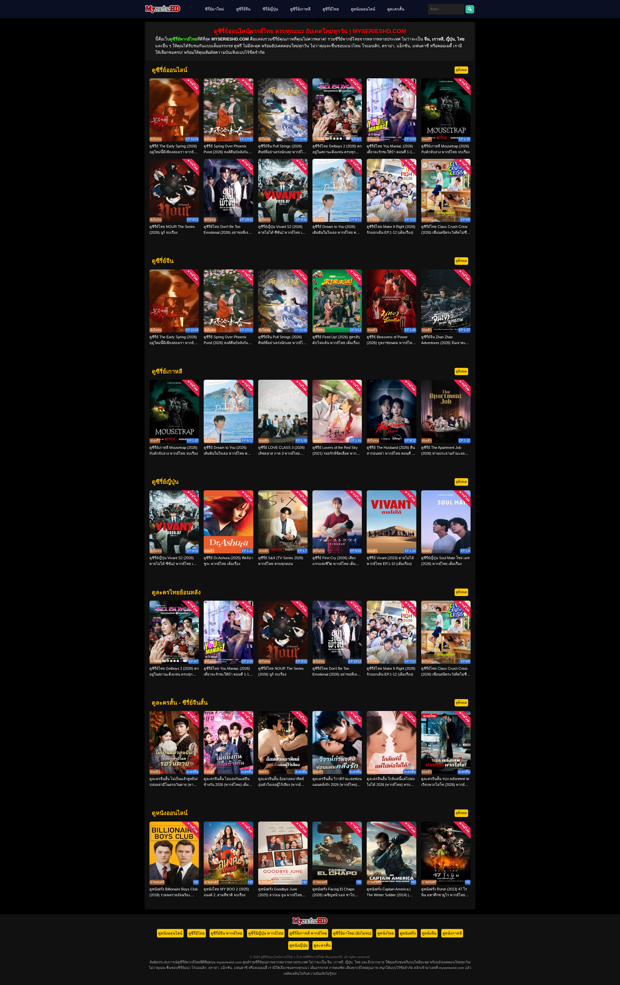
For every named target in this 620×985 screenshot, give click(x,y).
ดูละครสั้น (395, 9)
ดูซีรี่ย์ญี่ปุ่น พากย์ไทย (265, 933)
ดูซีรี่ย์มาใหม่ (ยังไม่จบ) (352, 933)
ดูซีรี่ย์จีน (243, 9)
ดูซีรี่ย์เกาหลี (300, 9)
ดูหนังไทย (385, 933)
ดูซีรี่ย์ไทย (331, 9)
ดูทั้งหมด (461, 70)
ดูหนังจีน (429, 933)
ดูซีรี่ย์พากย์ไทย (183, 39)
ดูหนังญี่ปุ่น (298, 945)
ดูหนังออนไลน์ (363, 9)
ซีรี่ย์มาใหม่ (214, 9)
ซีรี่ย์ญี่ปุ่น (270, 9)
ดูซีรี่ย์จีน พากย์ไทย (226, 933)
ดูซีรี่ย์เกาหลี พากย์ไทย (308, 933)
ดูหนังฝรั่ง (408, 933)
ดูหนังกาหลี (452, 933)
